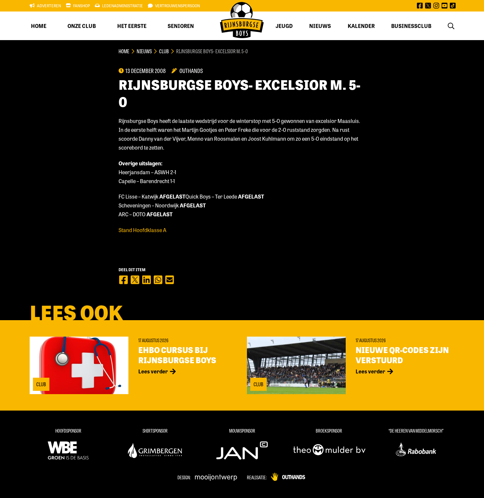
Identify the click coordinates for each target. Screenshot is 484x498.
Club (164, 51)
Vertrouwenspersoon (177, 6)
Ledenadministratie (122, 6)
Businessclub (411, 26)
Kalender (361, 26)
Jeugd (284, 26)
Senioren (181, 26)
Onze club (81, 26)
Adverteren (49, 6)
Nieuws (320, 26)
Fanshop (81, 6)
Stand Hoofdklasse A (142, 230)
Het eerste (132, 26)
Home (38, 26)
